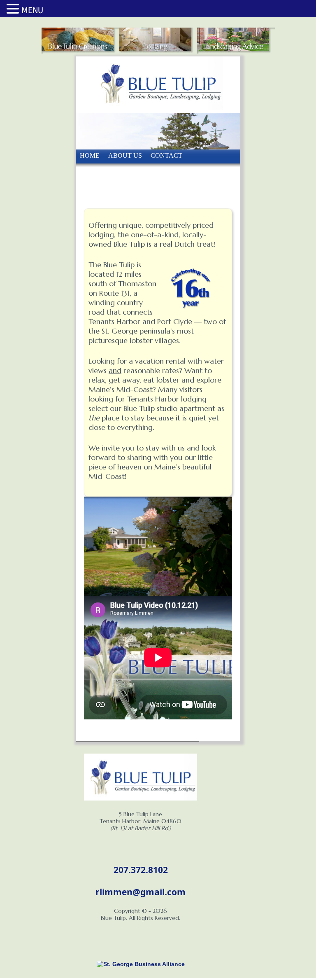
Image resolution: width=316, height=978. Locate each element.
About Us (125, 155)
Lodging (178, 190)
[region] (158, 546)
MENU (32, 10)
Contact (166, 155)
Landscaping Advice (117, 190)
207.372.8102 (141, 869)
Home (90, 155)
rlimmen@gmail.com (140, 892)
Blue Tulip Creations (118, 173)
